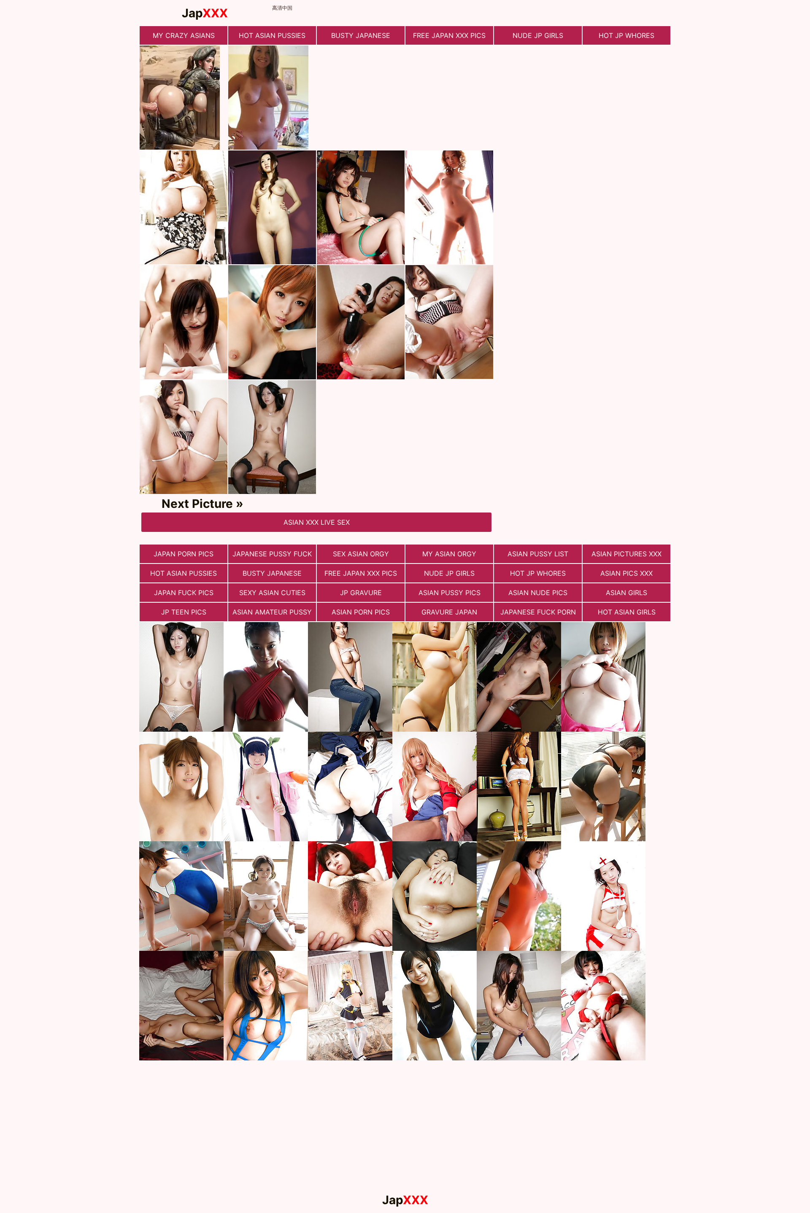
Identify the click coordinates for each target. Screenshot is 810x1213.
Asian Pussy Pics (449, 592)
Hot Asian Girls (627, 612)
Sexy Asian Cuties (272, 592)
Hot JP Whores (626, 35)
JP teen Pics (183, 612)
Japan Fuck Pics (183, 592)
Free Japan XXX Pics (449, 35)
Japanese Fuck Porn (538, 612)
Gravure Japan (449, 612)
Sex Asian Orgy (361, 554)
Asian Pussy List (538, 554)
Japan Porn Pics (183, 554)
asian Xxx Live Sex (317, 522)
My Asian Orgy (449, 554)
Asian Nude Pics (537, 592)
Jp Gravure (361, 592)
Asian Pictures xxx (626, 554)
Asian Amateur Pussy (272, 612)
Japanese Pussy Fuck (272, 554)
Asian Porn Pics (361, 612)
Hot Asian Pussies (272, 35)
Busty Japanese (360, 35)
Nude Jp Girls (538, 35)
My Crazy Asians (184, 35)
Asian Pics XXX (626, 573)
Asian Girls (626, 592)
